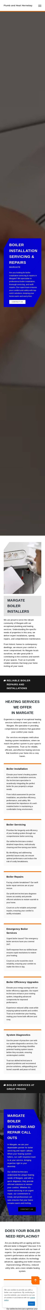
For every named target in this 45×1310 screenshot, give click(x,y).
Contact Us (17, 302)
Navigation (39, 6)
